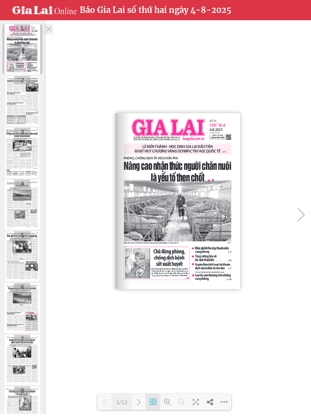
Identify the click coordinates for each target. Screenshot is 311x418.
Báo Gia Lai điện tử (44, 10)
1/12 (122, 402)
